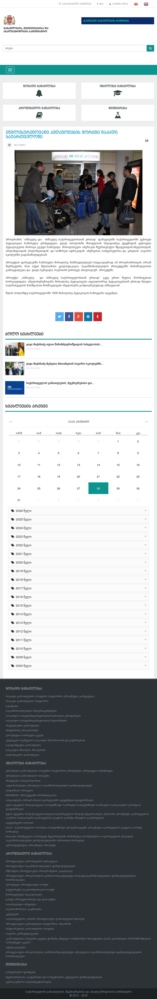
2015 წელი (22, 605)
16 (138, 465)
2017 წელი (22, 588)
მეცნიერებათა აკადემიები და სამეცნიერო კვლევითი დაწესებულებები (54, 977)
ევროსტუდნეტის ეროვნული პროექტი (31, 845)
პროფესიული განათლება (39, 108)
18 (38, 476)
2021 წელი (22, 553)
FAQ (100, 3)
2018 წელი (22, 579)
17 (18, 476)
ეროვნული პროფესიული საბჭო (27, 884)
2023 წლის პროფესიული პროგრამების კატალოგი (39, 871)
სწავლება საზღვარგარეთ (23, 780)
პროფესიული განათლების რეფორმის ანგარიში (38, 923)
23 (138, 476)
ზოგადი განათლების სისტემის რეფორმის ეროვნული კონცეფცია (50, 696)
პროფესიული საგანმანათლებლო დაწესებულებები (40, 866)
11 (38, 465)
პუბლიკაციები (15, 947)
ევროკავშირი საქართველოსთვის (28, 981)
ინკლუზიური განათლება (22, 725)
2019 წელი (22, 571)
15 (118, 465)
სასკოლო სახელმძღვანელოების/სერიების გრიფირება (43, 715)
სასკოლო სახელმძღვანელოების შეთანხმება (36, 720)
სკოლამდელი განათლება (23, 745)
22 (118, 476)
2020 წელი (22, 562)
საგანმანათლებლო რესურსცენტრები (31, 710)
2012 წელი (22, 631)
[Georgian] (136, 4)
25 (38, 488)
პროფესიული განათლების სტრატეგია (32, 861)
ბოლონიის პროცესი (19, 790)
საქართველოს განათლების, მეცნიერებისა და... (60, 383)
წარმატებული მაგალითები (24, 894)
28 (38, 441)
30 (78, 441)
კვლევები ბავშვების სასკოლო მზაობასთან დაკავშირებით (45, 740)
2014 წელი (22, 614)
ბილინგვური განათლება (22, 754)
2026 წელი (22, 510)
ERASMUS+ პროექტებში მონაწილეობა (31, 795)
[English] (146, 4)
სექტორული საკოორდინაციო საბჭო (30, 889)
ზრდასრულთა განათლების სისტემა (30, 928)
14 (98, 465)
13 (78, 465)
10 (18, 465)
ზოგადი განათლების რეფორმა (27, 701)
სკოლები (12, 706)
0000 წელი (22, 665)
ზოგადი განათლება (39, 86)
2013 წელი (22, 622)
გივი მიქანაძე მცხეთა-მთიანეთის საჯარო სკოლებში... (64, 363)
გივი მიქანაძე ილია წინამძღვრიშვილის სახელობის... (64, 344)
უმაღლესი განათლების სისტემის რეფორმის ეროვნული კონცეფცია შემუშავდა (59, 770)
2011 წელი (22, 640)
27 (18, 441)
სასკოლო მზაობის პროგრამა (26, 750)
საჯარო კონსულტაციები (22, 933)
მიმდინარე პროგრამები (22, 730)
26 (58, 488)
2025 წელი (22, 519)
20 (78, 476)
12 (58, 465)
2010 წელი (22, 648)
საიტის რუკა (119, 3)
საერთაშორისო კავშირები (24, 909)
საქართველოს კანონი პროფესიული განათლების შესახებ (45, 918)
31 (98, 441)
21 (98, 476)
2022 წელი (22, 545)
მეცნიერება (118, 108)
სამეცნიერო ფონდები (21, 972)
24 (18, 488)
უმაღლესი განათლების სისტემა (27, 775)
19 (58, 476)
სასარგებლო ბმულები (76, 3)
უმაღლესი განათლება (118, 86)
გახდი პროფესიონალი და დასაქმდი (31, 899)
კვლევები (12, 914)
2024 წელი (22, 528)
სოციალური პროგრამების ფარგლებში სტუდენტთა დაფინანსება (50, 800)
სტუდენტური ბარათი (20, 822)
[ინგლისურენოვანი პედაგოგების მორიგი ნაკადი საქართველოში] (78, 189)
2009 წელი (22, 657)
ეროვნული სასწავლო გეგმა (25, 735)
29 (58, 441)
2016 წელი (22, 597)
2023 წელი (22, 536)
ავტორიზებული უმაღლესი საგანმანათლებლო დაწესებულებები (49, 785)
